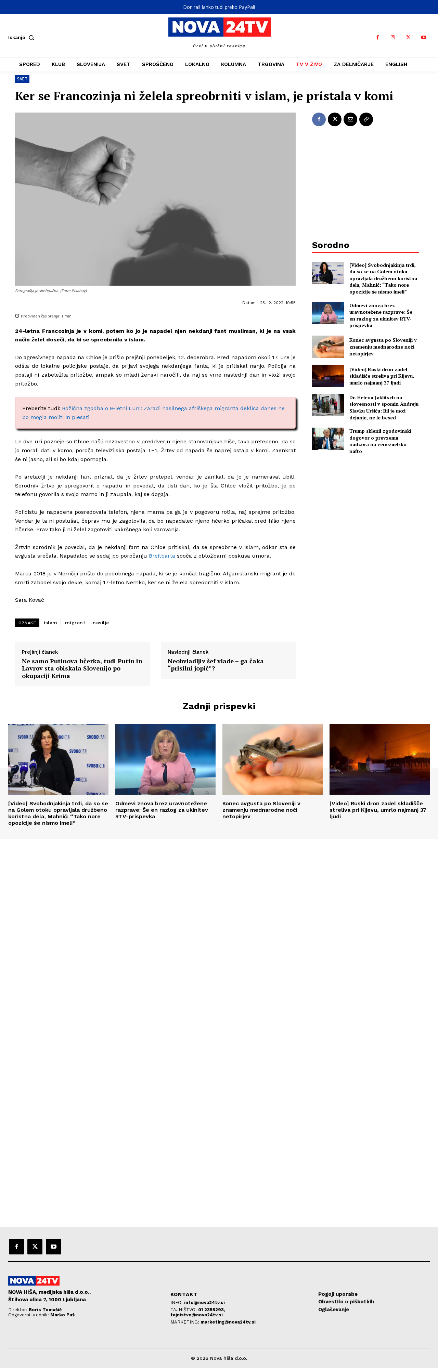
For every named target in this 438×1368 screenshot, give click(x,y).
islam (50, 622)
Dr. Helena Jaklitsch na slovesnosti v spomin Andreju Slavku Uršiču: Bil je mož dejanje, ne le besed (383, 407)
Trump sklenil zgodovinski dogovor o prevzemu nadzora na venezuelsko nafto (380, 441)
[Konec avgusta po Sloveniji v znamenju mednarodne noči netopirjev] (328, 347)
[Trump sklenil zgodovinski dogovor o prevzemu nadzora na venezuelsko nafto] (328, 439)
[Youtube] (424, 37)
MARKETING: (185, 1322)
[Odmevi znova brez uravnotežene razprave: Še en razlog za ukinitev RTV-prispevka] (328, 313)
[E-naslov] (350, 119)
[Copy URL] (366, 119)
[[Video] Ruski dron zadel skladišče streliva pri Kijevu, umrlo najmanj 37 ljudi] (328, 376)
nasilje (101, 622)
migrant (75, 622)
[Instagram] (393, 37)
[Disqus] (219, 932)
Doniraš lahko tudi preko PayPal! (219, 7)
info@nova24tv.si (204, 1302)
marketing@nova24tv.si (228, 1322)
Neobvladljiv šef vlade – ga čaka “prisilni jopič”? (216, 664)
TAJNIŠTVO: (184, 1309)
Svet (22, 79)
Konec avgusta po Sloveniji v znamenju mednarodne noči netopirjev (383, 346)
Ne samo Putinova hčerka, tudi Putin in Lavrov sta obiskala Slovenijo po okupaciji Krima (82, 668)
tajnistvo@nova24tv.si (196, 1314)
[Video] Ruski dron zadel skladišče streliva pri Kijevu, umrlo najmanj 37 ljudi (381, 376)
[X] (408, 37)
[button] (22, 37)
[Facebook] (378, 37)
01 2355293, (211, 1309)
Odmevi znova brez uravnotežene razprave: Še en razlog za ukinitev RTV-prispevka (380, 315)
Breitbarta (162, 555)
